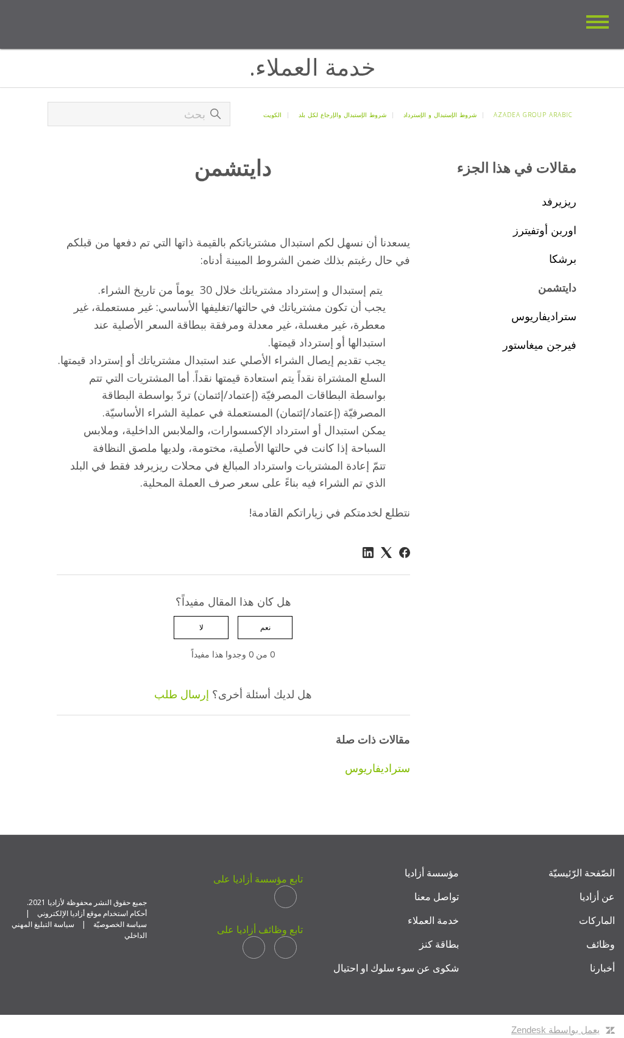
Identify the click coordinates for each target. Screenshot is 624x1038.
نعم (265, 627)
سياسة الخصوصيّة (120, 924)
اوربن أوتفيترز (544, 230)
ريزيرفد (559, 201)
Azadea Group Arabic (533, 114)
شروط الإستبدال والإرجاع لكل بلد (342, 114)
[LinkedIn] (368, 552)
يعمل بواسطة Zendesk (555, 1030)
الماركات (597, 920)
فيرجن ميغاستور (539, 344)
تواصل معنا (436, 896)
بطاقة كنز (439, 944)
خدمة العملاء (433, 920)
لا (201, 627)
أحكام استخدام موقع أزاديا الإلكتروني (92, 913)
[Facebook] (404, 552)
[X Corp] (386, 552)
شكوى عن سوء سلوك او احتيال (396, 968)
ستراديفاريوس (543, 316)
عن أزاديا (597, 896)
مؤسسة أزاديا (432, 872)
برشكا (562, 258)
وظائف (600, 944)
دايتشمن (557, 287)
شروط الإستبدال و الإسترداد (440, 114)
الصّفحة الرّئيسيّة (581, 872)
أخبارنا (602, 968)
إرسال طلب (181, 694)
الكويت (272, 114)
